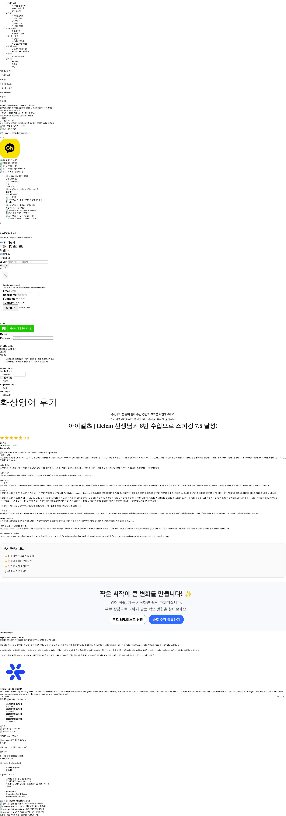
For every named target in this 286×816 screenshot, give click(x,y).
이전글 (2, 696)
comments (5, 448)
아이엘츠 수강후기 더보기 (21, 556)
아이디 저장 (6, 346)
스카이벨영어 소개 (18, 5)
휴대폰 (6, 254)
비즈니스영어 (17, 23)
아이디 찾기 (4, 265)
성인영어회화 (17, 18)
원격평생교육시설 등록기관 (36, 806)
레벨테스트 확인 (17, 123)
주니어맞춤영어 (17, 26)
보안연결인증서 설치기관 (35, 809)
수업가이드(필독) (18, 41)
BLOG (14, 64)
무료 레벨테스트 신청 (128, 619)
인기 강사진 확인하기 (18, 566)
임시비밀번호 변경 (12, 246)
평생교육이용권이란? (20, 48)
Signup (10, 308)
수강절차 (15, 38)
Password (6, 338)
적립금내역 (43, 123)
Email (6, 291)
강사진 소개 (16, 10)
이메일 (6, 258)
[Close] (3, 228)
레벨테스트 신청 (18, 33)
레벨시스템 (16, 31)
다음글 (7, 696)
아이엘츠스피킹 (17, 15)
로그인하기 (4, 268)
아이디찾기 (8, 242)
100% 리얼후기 (18, 56)
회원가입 (3, 70)
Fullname (9, 298)
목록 (279, 696)
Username (10, 295)
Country (8, 302)
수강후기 (3, 118)
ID (1, 334)
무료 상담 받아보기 (17, 571)
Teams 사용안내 (18, 8)
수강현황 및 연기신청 (31, 123)
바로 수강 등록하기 (166, 619)
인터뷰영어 (16, 21)
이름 (2, 250)
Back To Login (24, 307)
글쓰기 (283, 696)
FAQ (13, 66)
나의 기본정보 (5, 123)
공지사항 (15, 61)
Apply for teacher (7, 774)
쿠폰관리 (51, 123)
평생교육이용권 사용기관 (34, 803)
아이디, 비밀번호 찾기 (8, 349)
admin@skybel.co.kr (19, 794)
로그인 (9, 70)
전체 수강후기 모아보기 (20, 561)
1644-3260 (20, 125)
